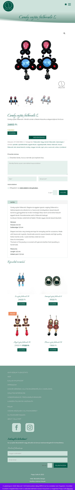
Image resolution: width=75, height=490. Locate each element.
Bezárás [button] (70, 489)
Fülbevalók (36, 142)
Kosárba (12, 133)
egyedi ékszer (32, 144)
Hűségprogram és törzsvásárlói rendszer (24, 397)
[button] (64, 33)
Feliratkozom (60, 465)
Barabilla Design (39, 479)
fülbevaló (54, 144)
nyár (42, 147)
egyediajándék (41, 144)
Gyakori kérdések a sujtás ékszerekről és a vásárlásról (30, 389)
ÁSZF (9, 377)
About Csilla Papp (14, 419)
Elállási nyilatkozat (15, 381)
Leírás (12, 202)
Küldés (63, 192)
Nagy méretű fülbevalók (48, 142)
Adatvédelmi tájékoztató (18, 372)
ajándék (15, 144)
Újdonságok (60, 142)
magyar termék (35, 147)
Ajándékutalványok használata (20, 401)
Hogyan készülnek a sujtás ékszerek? (22, 411)
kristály (28, 147)
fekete (49, 144)
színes (57, 147)
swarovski (51, 147)
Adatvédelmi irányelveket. (29, 188)
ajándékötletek (23, 144)
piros (46, 147)
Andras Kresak (40, 481)
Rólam (10, 407)
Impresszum (12, 385)
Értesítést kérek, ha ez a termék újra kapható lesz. (27, 158)
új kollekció (62, 147)
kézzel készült (21, 147)
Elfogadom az (24, 188)
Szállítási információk (16, 393)
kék (15, 147)
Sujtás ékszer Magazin (16, 415)
